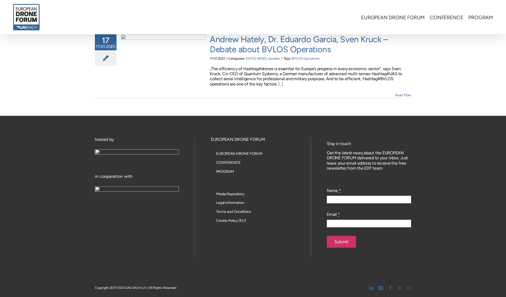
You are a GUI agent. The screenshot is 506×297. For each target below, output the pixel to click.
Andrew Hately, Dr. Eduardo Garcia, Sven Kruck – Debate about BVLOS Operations (299, 44)
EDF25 (251, 58)
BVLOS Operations (305, 58)
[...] (280, 84)
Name (334, 190)
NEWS (262, 58)
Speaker (274, 58)
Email (333, 214)
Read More (403, 95)
